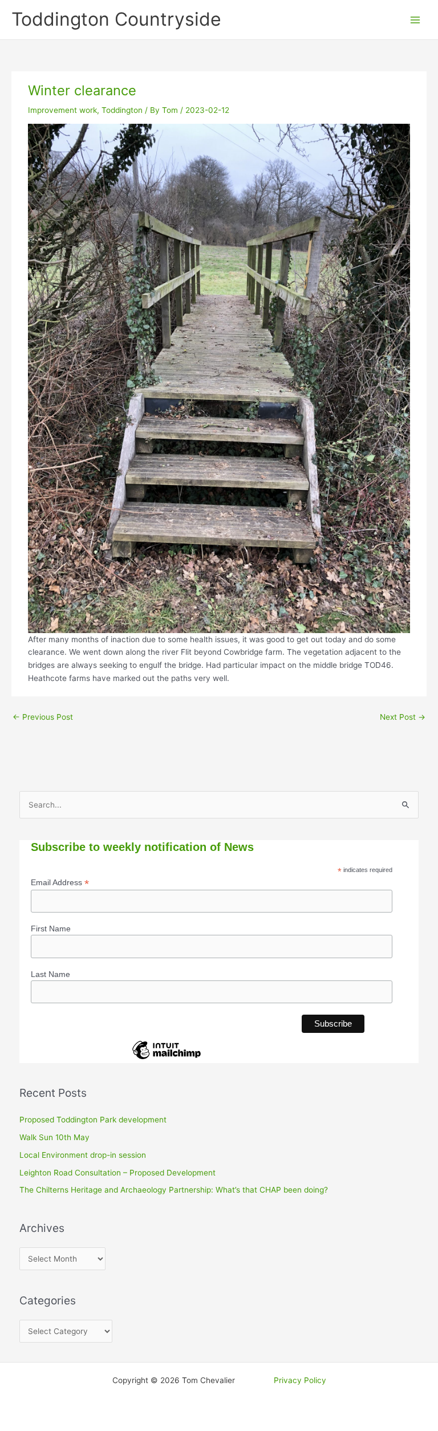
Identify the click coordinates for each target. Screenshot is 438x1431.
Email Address (60, 882)
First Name (51, 928)
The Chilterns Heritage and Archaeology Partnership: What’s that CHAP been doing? (173, 1189)
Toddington (122, 110)
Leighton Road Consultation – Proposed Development (117, 1172)
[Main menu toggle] (415, 19)
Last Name (50, 974)
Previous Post (43, 716)
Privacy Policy (300, 1380)
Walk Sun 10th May (54, 1137)
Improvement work (62, 110)
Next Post (402, 716)
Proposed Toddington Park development (93, 1119)
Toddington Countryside (116, 19)
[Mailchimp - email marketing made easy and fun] (166, 1058)
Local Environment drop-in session (82, 1155)
